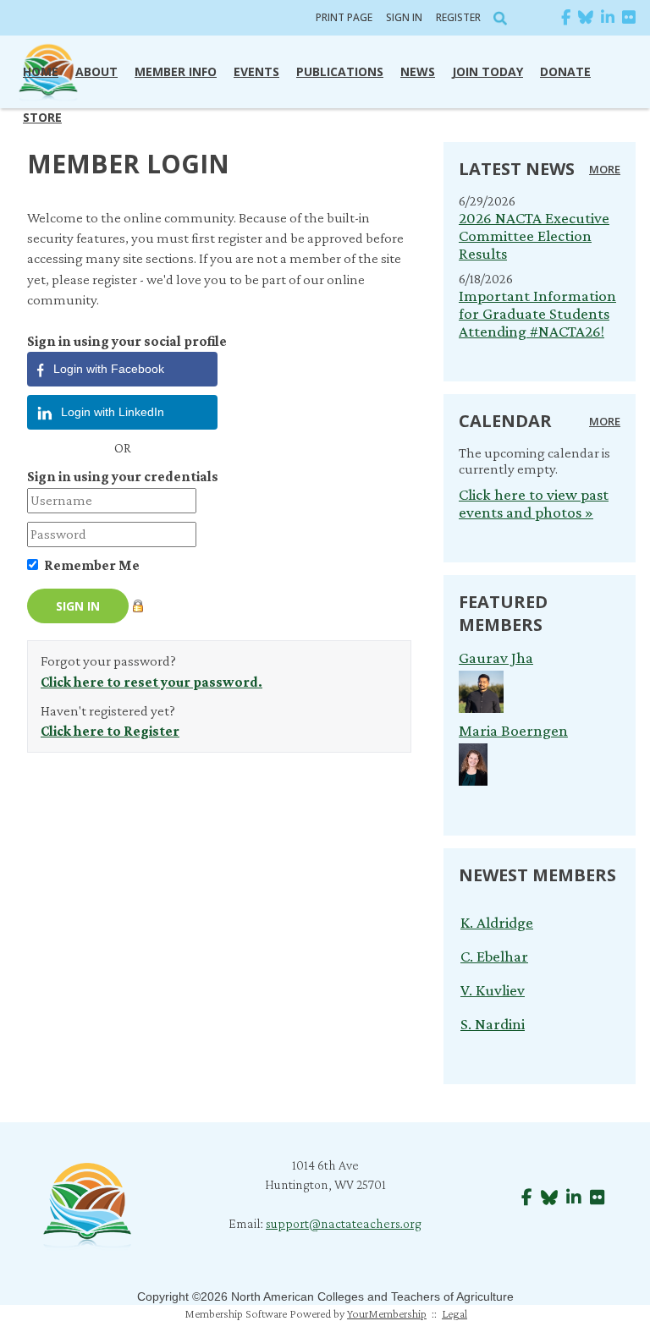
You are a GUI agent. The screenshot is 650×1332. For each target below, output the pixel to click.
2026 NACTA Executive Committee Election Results (534, 235)
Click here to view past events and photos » (534, 503)
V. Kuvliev (492, 982)
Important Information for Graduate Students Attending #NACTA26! (537, 313)
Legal (454, 1313)
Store (42, 117)
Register (458, 17)
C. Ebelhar (494, 948)
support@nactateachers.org (343, 1223)
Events (256, 71)
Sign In (404, 17)
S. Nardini (492, 1016)
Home (40, 71)
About (96, 71)
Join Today (487, 71)
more (604, 169)
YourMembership (387, 1313)
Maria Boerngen (513, 730)
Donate (565, 71)
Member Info (176, 71)
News (417, 71)
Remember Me (92, 565)
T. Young (489, 1050)
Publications (339, 71)
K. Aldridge (496, 915)
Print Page (344, 17)
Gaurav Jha (496, 657)
